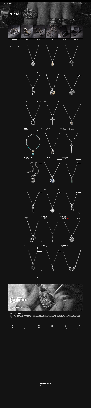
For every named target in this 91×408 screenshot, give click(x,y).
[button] (29, 4)
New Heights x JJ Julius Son (29, 157)
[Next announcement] (5, 1)
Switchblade (26, 99)
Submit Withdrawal (61, 357)
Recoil (44, 245)
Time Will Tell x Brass (66, 128)
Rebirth (25, 128)
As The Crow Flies (46, 128)
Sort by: (11, 46)
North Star (45, 216)
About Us (28, 357)
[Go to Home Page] (7, 3)
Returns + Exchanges (35, 357)
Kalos (25, 216)
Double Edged (65, 157)
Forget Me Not (65, 245)
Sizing (41, 357)
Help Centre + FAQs (47, 357)
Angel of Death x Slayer (47, 157)
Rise (63, 99)
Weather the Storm (47, 99)
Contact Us (54, 357)
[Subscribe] (51, 386)
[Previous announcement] (3, 1)
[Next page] (55, 282)
